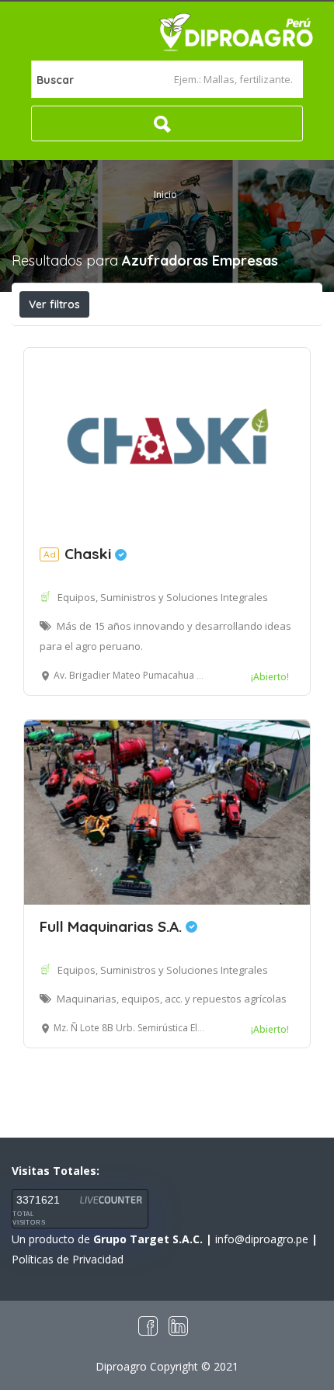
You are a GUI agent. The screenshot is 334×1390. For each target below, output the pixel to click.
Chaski (79, 553)
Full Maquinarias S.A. (113, 926)
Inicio (165, 194)
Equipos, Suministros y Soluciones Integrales (162, 597)
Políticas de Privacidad (68, 1259)
